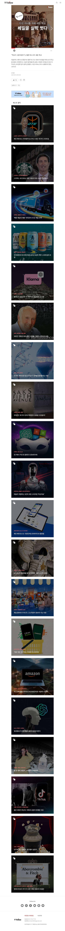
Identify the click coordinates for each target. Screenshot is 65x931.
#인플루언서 (22, 767)
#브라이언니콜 (22, 175)
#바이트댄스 (19, 807)
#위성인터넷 (23, 688)
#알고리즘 (23, 333)
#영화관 (18, 846)
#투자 (15, 333)
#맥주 (15, 252)
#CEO (26, 175)
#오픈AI (15, 451)
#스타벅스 (16, 175)
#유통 (19, 412)
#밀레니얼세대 (30, 886)
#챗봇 (21, 294)
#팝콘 (22, 846)
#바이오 (21, 373)
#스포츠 (15, 136)
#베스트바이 (16, 530)
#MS (19, 451)
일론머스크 (14, 85)
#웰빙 (19, 767)
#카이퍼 (19, 688)
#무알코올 (19, 252)
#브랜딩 (23, 570)
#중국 (18, 373)
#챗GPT (18, 728)
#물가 (24, 609)
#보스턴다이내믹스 (26, 491)
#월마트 (23, 215)
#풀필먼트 (20, 215)
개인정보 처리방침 (28, 915)
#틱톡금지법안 (25, 807)
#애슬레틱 (23, 252)
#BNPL (15, 294)
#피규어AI (16, 491)
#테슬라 (20, 491)
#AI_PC (21, 530)
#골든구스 (16, 570)
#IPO (19, 294)
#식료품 (23, 649)
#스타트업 (24, 136)
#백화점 (15, 412)
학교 (19, 85)
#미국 (15, 373)
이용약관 (40, 915)
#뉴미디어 (20, 136)
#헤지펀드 (19, 333)
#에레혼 (15, 767)
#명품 (21, 412)
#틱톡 (15, 807)
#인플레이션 (20, 609)
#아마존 (15, 215)
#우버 (20, 649)
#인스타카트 (16, 649)
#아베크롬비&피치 (17, 886)
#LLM (21, 451)
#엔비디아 (24, 886)
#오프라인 (25, 530)
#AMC (15, 846)
